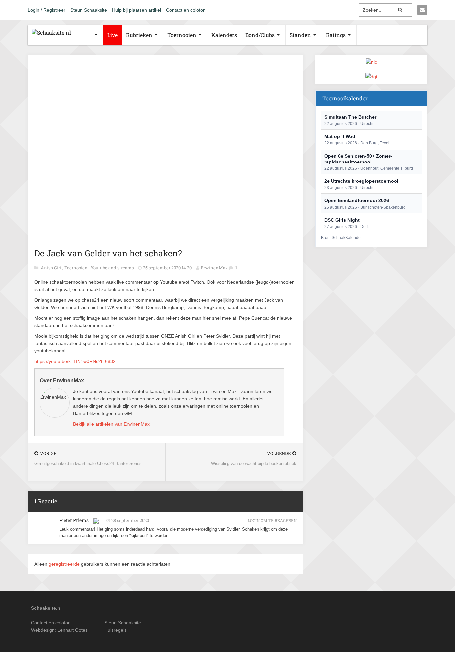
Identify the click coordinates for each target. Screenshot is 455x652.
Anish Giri (51, 268)
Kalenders (224, 34)
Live (112, 34)
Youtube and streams (113, 268)
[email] (422, 10)
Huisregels (115, 630)
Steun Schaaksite (88, 10)
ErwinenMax (214, 268)
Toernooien (181, 34)
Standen (300, 34)
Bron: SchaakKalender (341, 237)
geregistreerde (65, 564)
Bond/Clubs (260, 34)
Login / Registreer (46, 10)
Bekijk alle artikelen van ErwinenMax (111, 424)
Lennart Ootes (72, 630)
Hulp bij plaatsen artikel (136, 10)
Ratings (336, 34)
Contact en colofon (186, 10)
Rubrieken (139, 34)
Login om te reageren (272, 520)
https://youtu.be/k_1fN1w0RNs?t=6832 (75, 361)
